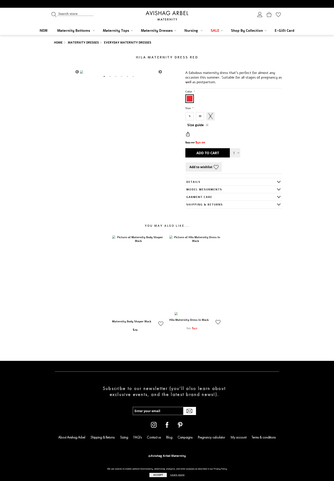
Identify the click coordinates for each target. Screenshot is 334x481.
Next (160, 72)
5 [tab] (127, 76)
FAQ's (138, 437)
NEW (43, 30)
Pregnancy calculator (211, 437)
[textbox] (75, 14)
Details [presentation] (193, 182)
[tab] (233, 182)
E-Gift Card (284, 30)
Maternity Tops (116, 30)
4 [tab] (122, 76)
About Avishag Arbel (71, 437)
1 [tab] (104, 76)
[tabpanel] (118, 72)
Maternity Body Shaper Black (131, 321)
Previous (77, 72)
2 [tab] (110, 76)
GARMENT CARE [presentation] (199, 197)
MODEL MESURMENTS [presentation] (204, 189)
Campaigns (185, 437)
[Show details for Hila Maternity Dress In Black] (195, 274)
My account (238, 437)
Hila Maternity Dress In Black (189, 320)
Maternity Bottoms (74, 30)
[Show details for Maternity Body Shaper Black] (138, 274)
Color (189, 91)
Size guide (195, 125)
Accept (158, 475)
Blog (169, 437)
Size (188, 108)
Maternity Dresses (157, 30)
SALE (215, 30)
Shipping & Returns (102, 437)
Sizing (124, 437)
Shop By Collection (247, 30)
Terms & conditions (264, 437)
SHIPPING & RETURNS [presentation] (204, 204)
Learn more (177, 475)
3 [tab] (116, 76)
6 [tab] (133, 76)
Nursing (191, 30)
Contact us (154, 437)
